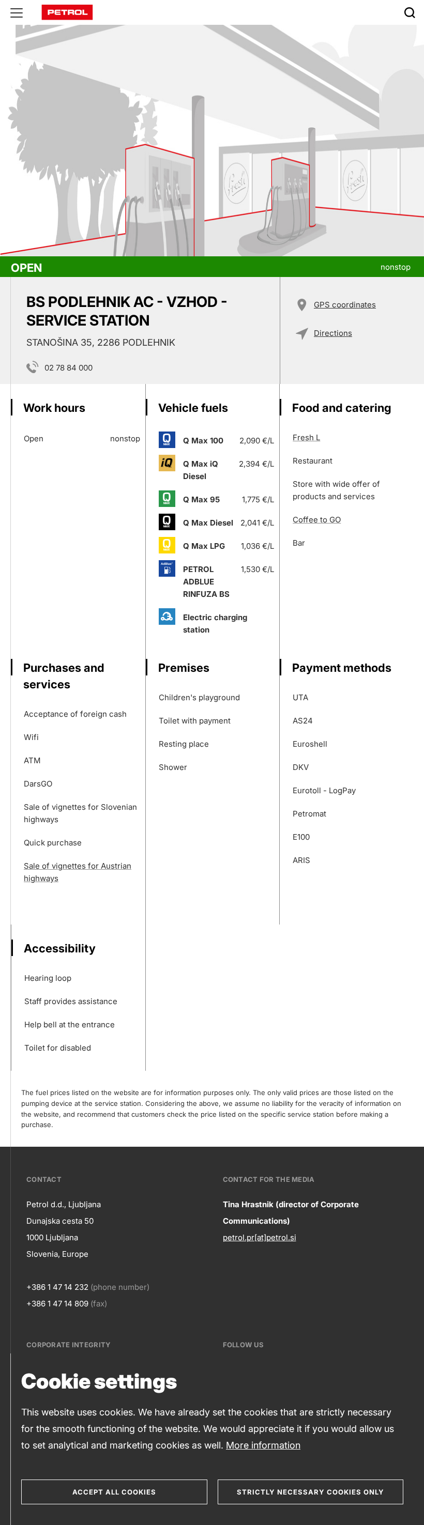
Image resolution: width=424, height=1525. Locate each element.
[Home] (67, 12)
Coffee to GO (317, 520)
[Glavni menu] (16, 12)
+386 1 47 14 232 (57, 1287)
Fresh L (306, 437)
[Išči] (409, 12)
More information (263, 1445)
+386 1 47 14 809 (57, 1303)
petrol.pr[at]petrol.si (259, 1237)
